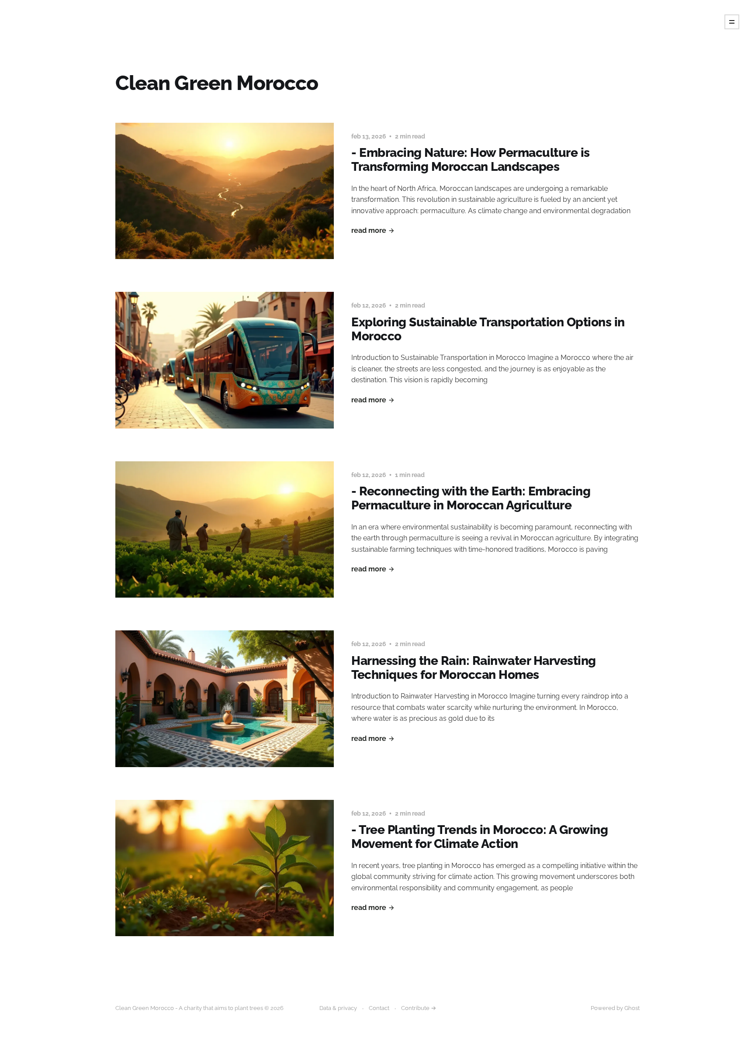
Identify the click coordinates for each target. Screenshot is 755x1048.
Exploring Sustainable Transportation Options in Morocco (488, 329)
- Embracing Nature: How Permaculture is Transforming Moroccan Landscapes (470, 159)
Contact (379, 1008)
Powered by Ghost (615, 1008)
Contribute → (418, 1008)
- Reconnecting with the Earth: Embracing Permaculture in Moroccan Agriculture (470, 498)
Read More (368, 230)
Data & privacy (338, 1008)
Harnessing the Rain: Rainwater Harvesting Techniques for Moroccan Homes (473, 668)
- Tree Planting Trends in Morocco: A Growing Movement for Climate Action (479, 837)
